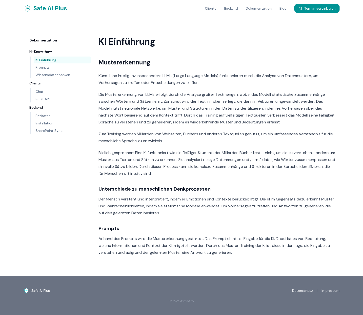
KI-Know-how (40, 51)
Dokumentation (259, 8)
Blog (283, 8)
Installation (44, 123)
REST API (43, 99)
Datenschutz (302, 290)
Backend (231, 8)
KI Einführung (46, 60)
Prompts (43, 67)
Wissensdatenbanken (53, 75)
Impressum (331, 290)
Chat (39, 91)
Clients (210, 8)
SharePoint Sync (49, 130)
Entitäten (43, 116)
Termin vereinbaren (320, 8)
